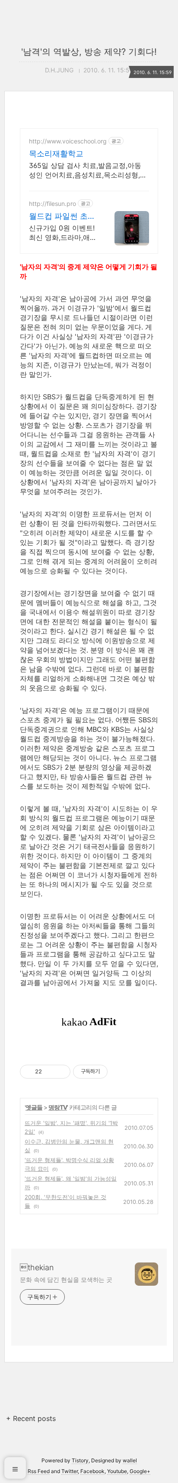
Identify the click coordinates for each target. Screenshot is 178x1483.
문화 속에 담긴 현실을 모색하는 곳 (66, 1279)
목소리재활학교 (56, 153)
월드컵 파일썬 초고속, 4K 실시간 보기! (63, 216)
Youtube (117, 1471)
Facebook (92, 1471)
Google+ (140, 1471)
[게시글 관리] (60, 1071)
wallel (130, 1460)
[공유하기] (49, 1071)
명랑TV (57, 1107)
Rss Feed (39, 1471)
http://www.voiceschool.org (68, 141)
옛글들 (33, 1107)
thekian (37, 1267)
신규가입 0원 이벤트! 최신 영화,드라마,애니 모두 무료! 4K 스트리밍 (63, 233)
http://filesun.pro (52, 203)
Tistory (80, 1460)
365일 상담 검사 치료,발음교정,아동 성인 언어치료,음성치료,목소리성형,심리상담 (88, 170)
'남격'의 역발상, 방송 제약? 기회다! (89, 52)
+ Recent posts (31, 1418)
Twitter (69, 1471)
